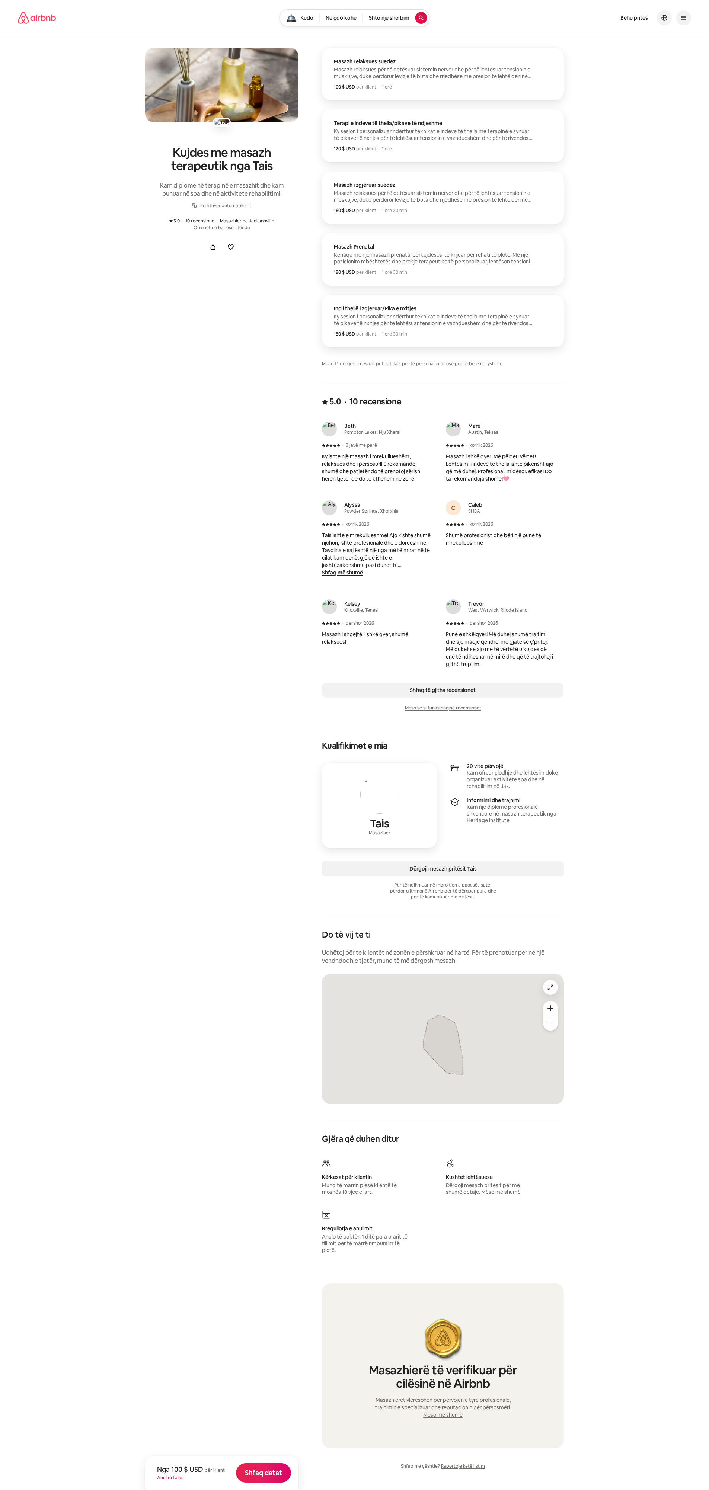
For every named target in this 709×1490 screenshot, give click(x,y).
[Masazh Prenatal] (442, 259)
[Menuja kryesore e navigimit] (683, 17)
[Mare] (453, 429)
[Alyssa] (329, 507)
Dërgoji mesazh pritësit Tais (443, 868)
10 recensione (195, 221)
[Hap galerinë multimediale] (221, 85)
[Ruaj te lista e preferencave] (230, 247)
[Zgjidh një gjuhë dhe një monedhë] (664, 17)
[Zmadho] (550, 1008)
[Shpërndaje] (212, 247)
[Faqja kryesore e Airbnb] (37, 18)
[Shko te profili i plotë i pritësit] (379, 805)
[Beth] (329, 429)
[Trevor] (453, 606)
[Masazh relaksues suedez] (442, 74)
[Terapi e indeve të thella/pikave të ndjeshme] (442, 135)
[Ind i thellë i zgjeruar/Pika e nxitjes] (442, 321)
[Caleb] (453, 507)
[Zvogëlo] (550, 1023)
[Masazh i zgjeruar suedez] (442, 197)
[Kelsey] (329, 606)
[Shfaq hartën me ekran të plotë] (550, 987)
